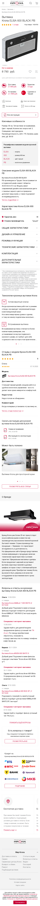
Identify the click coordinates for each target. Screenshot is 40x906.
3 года (30, 86)
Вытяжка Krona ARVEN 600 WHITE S (15, 653)
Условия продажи (20, 882)
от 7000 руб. (13, 94)
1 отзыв (15, 25)
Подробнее (20, 786)
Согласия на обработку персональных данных (22, 899)
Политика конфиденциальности (20, 879)
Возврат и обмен (8, 864)
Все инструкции (13, 115)
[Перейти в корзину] (36, 3)
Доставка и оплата (9, 856)
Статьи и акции (29, 856)
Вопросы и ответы (30, 859)
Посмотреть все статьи (20, 486)
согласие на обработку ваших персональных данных (20, 895)
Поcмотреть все (20, 741)
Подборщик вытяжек (10, 870)
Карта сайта (20, 885)
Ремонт (5, 867)
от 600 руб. (12, 86)
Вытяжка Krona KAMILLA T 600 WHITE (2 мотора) (17, 604)
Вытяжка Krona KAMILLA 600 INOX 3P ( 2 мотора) (17, 692)
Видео (25, 862)
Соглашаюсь (20, 902)
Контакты (26, 867)
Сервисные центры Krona (11, 862)
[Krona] (17, 3)
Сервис (5, 859)
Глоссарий (27, 864)
